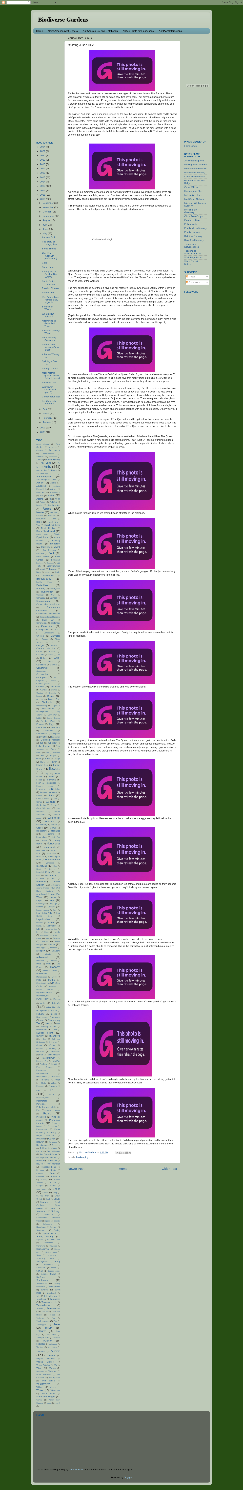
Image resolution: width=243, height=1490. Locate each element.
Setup (55, 1193)
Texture (44, 1312)
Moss (54, 977)
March (46, 413)
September (49, 216)
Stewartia (53, 1246)
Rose (52, 1173)
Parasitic (40, 1051)
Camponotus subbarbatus (50, 617)
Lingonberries (51, 929)
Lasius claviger (42, 910)
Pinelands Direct (192, 220)
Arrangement (55, 492)
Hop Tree (40, 850)
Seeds (56, 1188)
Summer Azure (54, 1271)
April (45, 409)
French (39, 796)
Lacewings (40, 904)
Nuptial (54, 1030)
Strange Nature (50, 368)
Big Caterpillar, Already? (49, 402)
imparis (52, 869)
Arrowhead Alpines (194, 160)
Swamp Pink (54, 1286)
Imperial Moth (43, 872)
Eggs (51, 724)
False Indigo (43, 746)
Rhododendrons (48, 1167)
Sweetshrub (51, 1293)
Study (57, 1261)
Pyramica (40, 1139)
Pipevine (53, 1086)
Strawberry (51, 1255)
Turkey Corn (42, 1338)
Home (39, 31)
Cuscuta (52, 693)
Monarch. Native (49, 971)
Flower (53, 762)
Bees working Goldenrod (49, 338)
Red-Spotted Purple (46, 1157)
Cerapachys (49, 633)
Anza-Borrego (42, 474)
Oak (44, 1039)
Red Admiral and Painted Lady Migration (50, 300)
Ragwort (40, 1142)
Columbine (41, 665)
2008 (43, 432)
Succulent (40, 1268)
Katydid (39, 900)
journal (53, 897)
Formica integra (44, 786)
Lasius (51, 906)
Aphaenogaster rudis (46, 479)
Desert (39, 696)
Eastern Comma (53, 718)
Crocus (40, 686)
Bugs (38, 572)
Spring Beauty (44, 1236)
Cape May (48, 620)
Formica (51, 779)
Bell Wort (53, 512)
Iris (53, 878)
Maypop (53, 948)
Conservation (42, 674)
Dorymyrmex (42, 712)
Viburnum (40, 1351)
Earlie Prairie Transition (48, 282)
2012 (43, 190)
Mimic (38, 964)
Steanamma (48, 1243)
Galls (44, 263)
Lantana (39, 907)
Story (38, 1255)
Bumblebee (48, 575)
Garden (50, 801)
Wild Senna (48, 1381)
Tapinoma (55, 1299)
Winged (53, 1387)
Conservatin (41, 671)
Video (55, 1351)
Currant (43, 690)
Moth (38, 980)
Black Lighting (48, 528)
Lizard (46, 932)
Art (41, 496)
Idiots (55, 866)
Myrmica (56, 999)
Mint (48, 963)
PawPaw (43, 1064)
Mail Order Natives (194, 199)
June (45, 229)
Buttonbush (47, 592)
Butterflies (42, 585)
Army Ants (40, 492)
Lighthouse (51, 926)
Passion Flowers (50, 288)
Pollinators (41, 1101)
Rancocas (53, 1142)
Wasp (39, 1368)
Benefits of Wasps (47, 308)
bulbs (57, 572)
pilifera (53, 1083)
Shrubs (57, 1199)
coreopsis (41, 677)
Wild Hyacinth (54, 1378)
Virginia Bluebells (45, 1359)
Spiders (53, 1227)
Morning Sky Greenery (190, 211)
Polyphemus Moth (46, 1107)
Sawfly (44, 1179)
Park (41, 1055)
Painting (52, 1048)
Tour (53, 1318)
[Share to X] (123, 1152)
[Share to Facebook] (126, 1152)
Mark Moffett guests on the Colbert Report (51, 375)
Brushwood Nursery (194, 172)
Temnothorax (43, 1305)
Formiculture (191, 146)
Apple (53, 482)
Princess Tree (49, 382)
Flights (42, 762)
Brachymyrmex (53, 566)
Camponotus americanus (48, 604)
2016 (43, 173)
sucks (53, 1268)
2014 (43, 181)
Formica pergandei (48, 792)
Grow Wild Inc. (192, 187)
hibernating (41, 837)
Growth (53, 828)
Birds (39, 522)
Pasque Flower (53, 1055)
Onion (39, 1045)
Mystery (43, 1003)
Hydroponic (49, 863)
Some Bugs (48, 267)
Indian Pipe (50, 875)
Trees (57, 1324)
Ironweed (41, 881)
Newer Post (76, 1168)
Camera (53, 598)
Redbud (40, 1160)
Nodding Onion (48, 1026)
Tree (55, 1321)
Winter (39, 1390)
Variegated (53, 1344)
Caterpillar (47, 626)
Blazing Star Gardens (195, 164)
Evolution (43, 737)
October (47, 211)
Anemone (53, 457)
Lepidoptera (43, 919)
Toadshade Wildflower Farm (192, 252)
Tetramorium (53, 1308)
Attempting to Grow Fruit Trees (49, 323)
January (47, 422)
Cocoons (40, 655)
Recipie (39, 1151)
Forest (39, 780)
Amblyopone (54, 450)
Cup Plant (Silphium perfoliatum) (49, 256)
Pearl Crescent (45, 1067)
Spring (57, 1230)
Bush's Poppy (44, 582)
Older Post (169, 1168)
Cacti (53, 595)
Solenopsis (41, 1211)
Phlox (57, 1079)
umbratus (40, 1344)
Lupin (38, 938)
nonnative (41, 1029)
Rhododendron (53, 1164)
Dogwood (56, 705)
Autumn (53, 502)
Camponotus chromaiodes (48, 614)
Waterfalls (40, 1371)
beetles (40, 512)
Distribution (47, 702)
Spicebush (41, 1227)
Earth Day (52, 715)
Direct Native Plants (194, 176)
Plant (38, 1090)
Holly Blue (56, 837)
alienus (39, 450)
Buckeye (53, 569)
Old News (53, 1042)
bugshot (48, 572)
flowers (54, 769)
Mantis (56, 938)
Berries (52, 515)
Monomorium (41, 977)
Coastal (52, 652)
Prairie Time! (48, 292)
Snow (52, 1208)
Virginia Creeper (45, 1362)
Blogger (128, 1477)
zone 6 (57, 1403)
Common (53, 665)
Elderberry (55, 727)
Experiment (55, 737)
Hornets (53, 850)
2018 (43, 164)
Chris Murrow (76, 1469)
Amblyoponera (48, 453)
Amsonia (40, 456)
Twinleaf (47, 1341)
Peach (54, 1064)
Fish (42, 755)
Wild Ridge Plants (193, 257)
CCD (57, 629)
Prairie (47, 1113)
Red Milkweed (53, 1151)
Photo (43, 1083)
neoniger (56, 1017)
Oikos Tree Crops (193, 216)
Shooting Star (42, 1196)
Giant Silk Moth (43, 808)
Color (57, 657)
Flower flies (42, 765)
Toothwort (40, 1318)
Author (42, 502)
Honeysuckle (49, 847)
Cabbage (40, 595)
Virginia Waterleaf (43, 1365)
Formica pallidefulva (48, 789)
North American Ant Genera (63, 31)
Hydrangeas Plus (193, 191)
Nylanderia (54, 1036)
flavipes (53, 756)
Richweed (40, 1170)
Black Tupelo (42, 535)
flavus (38, 759)
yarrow (39, 1400)
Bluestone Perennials (195, 168)
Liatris (51, 922)
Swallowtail (41, 1283)
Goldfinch (49, 821)
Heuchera (49, 834)
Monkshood (41, 974)
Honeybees (53, 843)
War (55, 1365)
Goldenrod (54, 817)
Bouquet (50, 563)
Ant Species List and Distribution (100, 31)
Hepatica (55, 831)
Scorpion (39, 1186)
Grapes (54, 825)
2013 (43, 186)
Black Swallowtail (45, 531)
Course (53, 681)
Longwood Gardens (48, 935)
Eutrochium (41, 734)
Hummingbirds (52, 859)
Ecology (40, 724)
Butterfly (40, 588)
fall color (52, 743)
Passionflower (48, 1058)
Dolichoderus (48, 709)
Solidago (55, 1211)
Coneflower (42, 668)
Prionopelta (52, 1126)
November (48, 207)
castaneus (55, 623)
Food (51, 776)
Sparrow (57, 1221)
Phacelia (55, 1076)
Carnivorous (41, 623)
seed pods (41, 1189)
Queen (51, 1138)
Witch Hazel (48, 1393)
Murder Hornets (44, 989)
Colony (43, 658)
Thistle (52, 1315)
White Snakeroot (43, 1374)
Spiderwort (41, 1230)
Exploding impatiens (51, 740)
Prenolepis (41, 1117)
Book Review (42, 557)
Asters (39, 499)
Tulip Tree (51, 1335)
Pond (38, 1110)
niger (58, 1023)
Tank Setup (41, 1299)
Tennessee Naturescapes (191, 245)
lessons (39, 923)
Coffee (50, 655)
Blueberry (45, 547)
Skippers (44, 1202)
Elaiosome (41, 727)
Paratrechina (55, 1052)
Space (47, 1221)
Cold (58, 655)
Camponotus (43, 601)
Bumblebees (43, 578)
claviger (40, 645)
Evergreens (55, 734)
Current (54, 690)
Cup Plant (55, 686)
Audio (57, 499)
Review (39, 1164)
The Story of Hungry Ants (49, 243)
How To (40, 857)
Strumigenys (42, 1261)
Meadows (56, 951)
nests (42, 1020)
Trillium (48, 1328)
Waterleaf (52, 1371)
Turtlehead (56, 1338)
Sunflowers (42, 1280)
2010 (43, 199)
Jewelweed (41, 894)
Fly (46, 773)
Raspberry (56, 1145)
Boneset (40, 553)
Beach (38, 505)
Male (47, 938)
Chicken (40, 636)
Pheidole (45, 1080)
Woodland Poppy (45, 1396)
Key (52, 900)
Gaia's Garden (42, 799)
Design (50, 696)
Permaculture (42, 1073)
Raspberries (41, 1145)
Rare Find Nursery (194, 240)
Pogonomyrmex (42, 1098)
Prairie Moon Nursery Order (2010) (51, 347)
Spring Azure (49, 1233)
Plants (55, 1090)
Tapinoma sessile (49, 1302)
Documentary (41, 706)
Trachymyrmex (43, 1321)
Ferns (38, 752)
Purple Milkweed (45, 1135)
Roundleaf (40, 1176)
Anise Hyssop (53, 459)
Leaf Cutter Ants (44, 913)
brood (42, 569)
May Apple (40, 948)
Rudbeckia (55, 1176)
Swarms (44, 1290)
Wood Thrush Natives (191, 262)
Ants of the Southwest (46, 470)
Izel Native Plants (193, 195)
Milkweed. (40, 961)
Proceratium (41, 1129)
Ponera (48, 1110)
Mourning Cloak (42, 983)
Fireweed (56, 752)
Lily (38, 929)
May (45, 233)
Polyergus (40, 1104)
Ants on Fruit (48, 237)
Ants (47, 467)
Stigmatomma (42, 1249)
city (53, 642)
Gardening (41, 805)
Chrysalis (55, 636)
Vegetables (52, 1347)
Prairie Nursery (192, 232)
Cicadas (45, 639)
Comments (194, 282)
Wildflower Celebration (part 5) (49, 389)
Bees (46, 509)
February (48, 418)
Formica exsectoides (46, 783)
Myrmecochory (44, 992)
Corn (55, 677)
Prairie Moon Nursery (195, 228)
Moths (51, 980)
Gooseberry (41, 825)
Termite (39, 1308)
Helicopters (41, 831)
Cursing (39, 693)
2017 (43, 168)
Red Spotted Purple (48, 1154)
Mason (51, 944)
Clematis (53, 645)
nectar (54, 1014)
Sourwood (48, 1214)
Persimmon (41, 1076)
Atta (50, 499)
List (38, 932)
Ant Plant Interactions (170, 31)
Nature (40, 1013)
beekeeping (82, 1157)
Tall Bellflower (50, 1296)
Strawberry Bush (45, 1258)
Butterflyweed (54, 589)
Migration (48, 954)
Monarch (55, 966)
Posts (191, 276)
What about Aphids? (48, 315)
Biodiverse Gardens (63, 19)
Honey (44, 840)
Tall (38, 1296)
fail (41, 743)
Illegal (38, 869)
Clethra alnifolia (45, 648)
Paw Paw (56, 1061)
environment (48, 730)
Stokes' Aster (51, 1252)
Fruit (51, 795)
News (48, 1023)
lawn (55, 910)
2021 (43, 151)
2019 (43, 160)
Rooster (39, 1173)
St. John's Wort (53, 1240)
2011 (43, 195)
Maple (45, 941)
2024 (43, 147)
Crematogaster (43, 683)
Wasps (52, 1368)
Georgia (54, 805)
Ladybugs (52, 903)
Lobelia (57, 932)
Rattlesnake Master (48, 1148)
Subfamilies (48, 1265)
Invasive (40, 878)
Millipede (53, 961)
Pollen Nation (191, 224)
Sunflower (40, 1277)
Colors (50, 661)
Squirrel (39, 1240)
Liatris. (39, 926)
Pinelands (40, 1086)
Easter (39, 718)
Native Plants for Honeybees (138, 31)
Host (38, 853)
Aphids (39, 482)
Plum (51, 1094)
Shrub (47, 1199)
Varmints (39, 1347)
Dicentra (39, 699)
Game (39, 802)
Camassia (40, 598)
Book (51, 553)
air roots (53, 447)
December (48, 203)
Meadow (40, 951)
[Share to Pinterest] (129, 1152)
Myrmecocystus (42, 996)
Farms (53, 749)
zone (49, 1403)
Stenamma (40, 1246)
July (45, 225)
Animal (39, 460)
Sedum (53, 1186)
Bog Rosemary (49, 550)
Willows (39, 1387)
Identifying (41, 866)
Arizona (53, 489)
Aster (51, 495)
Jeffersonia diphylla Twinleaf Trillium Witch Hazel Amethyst (48, 888)
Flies (47, 758)
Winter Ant (55, 1390)
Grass (39, 828)
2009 (43, 427)
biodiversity (40, 519)
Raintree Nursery (193, 236)
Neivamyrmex (42, 1017)
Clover (39, 652)
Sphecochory (48, 1224)
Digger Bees (54, 699)
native (55, 1003)
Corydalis (40, 681)
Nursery (39, 1036)
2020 (43, 155)
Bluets (57, 547)
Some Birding (49, 248)
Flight (57, 759)
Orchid (52, 1045)
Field (47, 752)
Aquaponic (41, 486)
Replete (53, 1161)
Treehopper (41, 1325)
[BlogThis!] (120, 1152)
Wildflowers (43, 1383)
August (47, 220)
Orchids (39, 1048)
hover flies (51, 853)
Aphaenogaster (44, 476)
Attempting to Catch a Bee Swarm (49, 274)
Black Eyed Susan (52, 525)
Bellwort (39, 516)
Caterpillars (42, 629)
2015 (43, 177)
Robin (53, 1170)
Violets (51, 1355)
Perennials (41, 1070)
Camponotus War (51, 396)
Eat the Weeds (48, 721)
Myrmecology (42, 999)
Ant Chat (46, 463)
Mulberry (52, 986)
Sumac (39, 1271)
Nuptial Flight (44, 1033)
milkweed (42, 957)
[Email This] (117, 1152)
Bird (54, 519)
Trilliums (41, 1331)
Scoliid (53, 1182)
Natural (54, 1011)
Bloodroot (55, 543)
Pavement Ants (42, 1061)
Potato (57, 1110)
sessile (45, 1193)
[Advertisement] (49, 86)
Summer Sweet (48, 1274)
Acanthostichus (42, 444)
